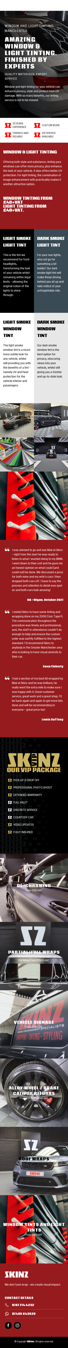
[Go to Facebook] (8, 1325)
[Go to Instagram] (17, 1325)
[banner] (34, 64)
